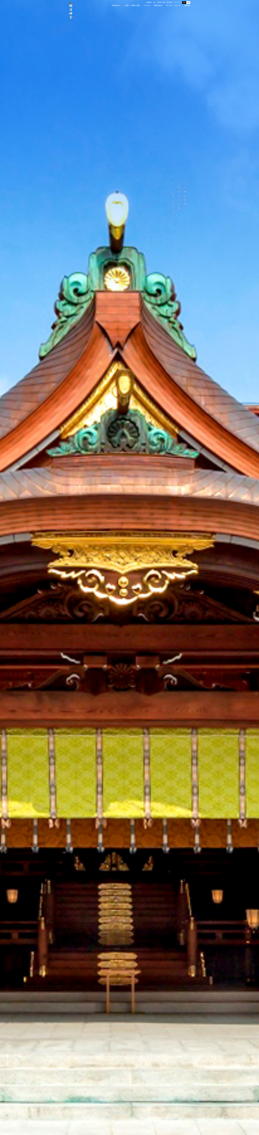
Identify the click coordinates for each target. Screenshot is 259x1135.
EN (184, 2)
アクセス (147, 5)
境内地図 (169, 2)
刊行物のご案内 (161, 2)
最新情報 (149, 2)
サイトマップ (177, 2)
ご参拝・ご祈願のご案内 (132, 5)
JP (188, 2)
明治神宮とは (116, 5)
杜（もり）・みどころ (173, 5)
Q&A (154, 2)
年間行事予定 (158, 5)
